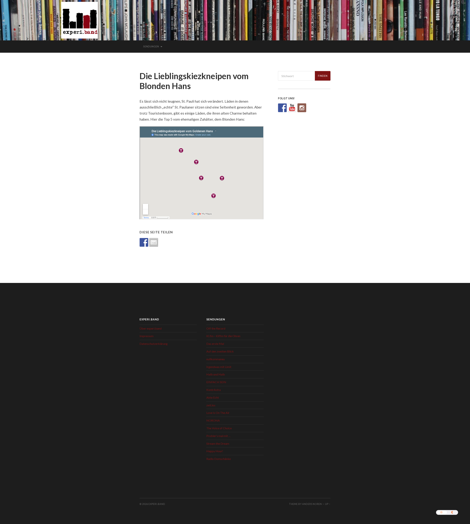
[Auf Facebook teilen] (144, 242)
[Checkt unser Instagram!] (301, 107)
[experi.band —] (79, 23)
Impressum (146, 336)
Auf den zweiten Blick (220, 351)
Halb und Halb (215, 374)
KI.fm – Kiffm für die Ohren (223, 336)
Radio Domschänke (218, 458)
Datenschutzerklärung (154, 343)
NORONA (213, 420)
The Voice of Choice (219, 428)
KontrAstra (213, 389)
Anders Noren (312, 504)
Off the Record (215, 328)
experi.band (157, 504)
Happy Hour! (214, 451)
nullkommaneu (215, 359)
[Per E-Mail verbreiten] (153, 242)
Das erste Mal (215, 343)
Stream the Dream (217, 443)
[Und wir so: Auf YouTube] (292, 107)
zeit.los (210, 405)
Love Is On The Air (217, 412)
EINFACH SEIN (216, 382)
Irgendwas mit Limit (218, 366)
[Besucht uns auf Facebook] (282, 107)
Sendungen (151, 46)
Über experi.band (151, 328)
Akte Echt (212, 397)
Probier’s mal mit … (218, 436)
